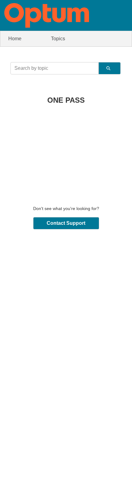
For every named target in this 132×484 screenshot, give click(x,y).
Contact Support (66, 223)
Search (110, 68)
